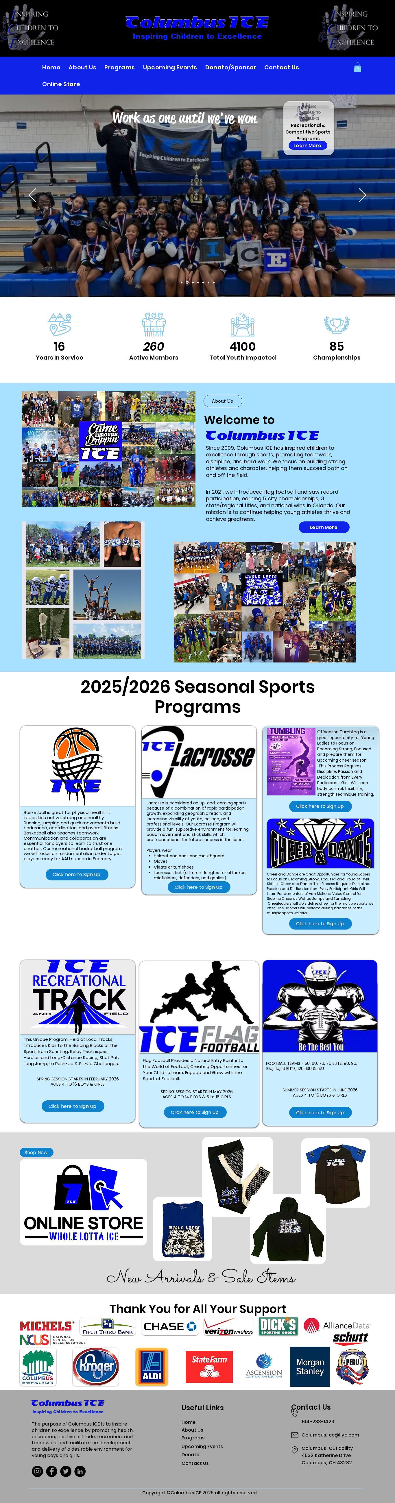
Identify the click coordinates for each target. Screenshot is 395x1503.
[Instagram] (37, 1471)
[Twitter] (65, 1471)
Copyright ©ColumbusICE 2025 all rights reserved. (200, 1493)
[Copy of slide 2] (198, 282)
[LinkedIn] (80, 1471)
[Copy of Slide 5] (208, 282)
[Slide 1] (181, 282)
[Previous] (32, 195)
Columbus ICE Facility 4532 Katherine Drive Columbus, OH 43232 (327, 1455)
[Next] (362, 195)
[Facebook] (51, 1471)
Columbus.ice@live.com (330, 1435)
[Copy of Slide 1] (187, 282)
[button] (357, 67)
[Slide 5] (203, 282)
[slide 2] (192, 282)
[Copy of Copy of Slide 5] (214, 282)
